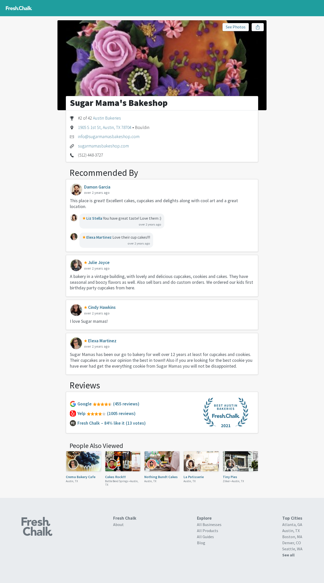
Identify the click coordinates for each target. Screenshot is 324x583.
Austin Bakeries (107, 118)
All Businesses (209, 524)
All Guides (205, 536)
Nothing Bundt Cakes (161, 477)
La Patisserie (194, 477)
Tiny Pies (230, 477)
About (118, 524)
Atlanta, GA (292, 524)
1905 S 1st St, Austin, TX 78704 (104, 127)
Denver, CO (291, 542)
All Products (207, 530)
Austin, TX (72, 481)
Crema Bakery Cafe (80, 477)
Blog (201, 542)
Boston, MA (292, 536)
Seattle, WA (292, 548)
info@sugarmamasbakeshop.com (108, 136)
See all (288, 554)
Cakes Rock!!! (115, 477)
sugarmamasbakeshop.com (103, 146)
